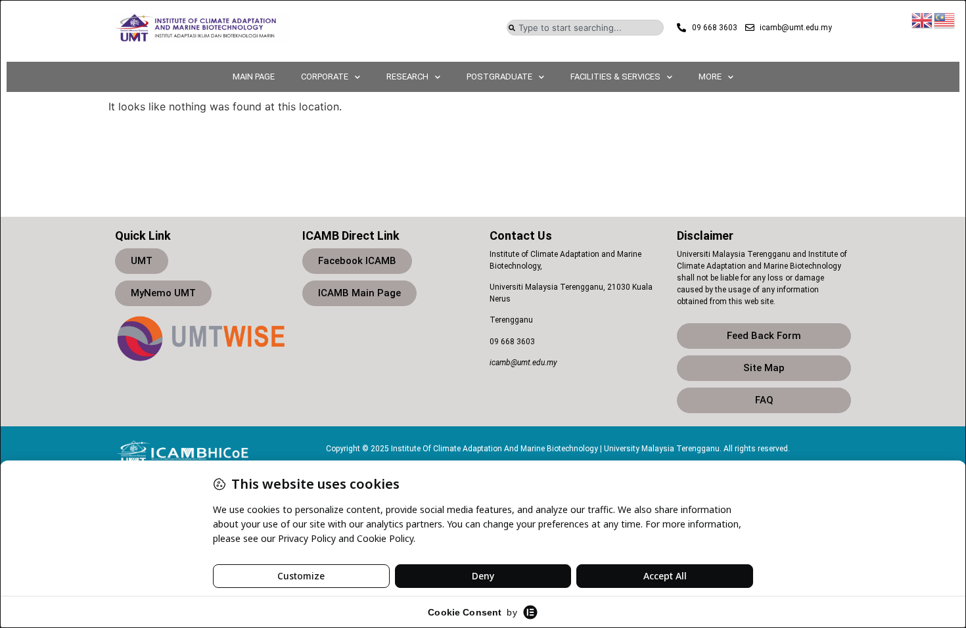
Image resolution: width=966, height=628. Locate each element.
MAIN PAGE (254, 76)
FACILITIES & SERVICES (615, 76)
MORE (710, 76)
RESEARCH (407, 76)
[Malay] (945, 19)
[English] (922, 19)
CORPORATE (324, 76)
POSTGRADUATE (499, 76)
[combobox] (585, 27)
